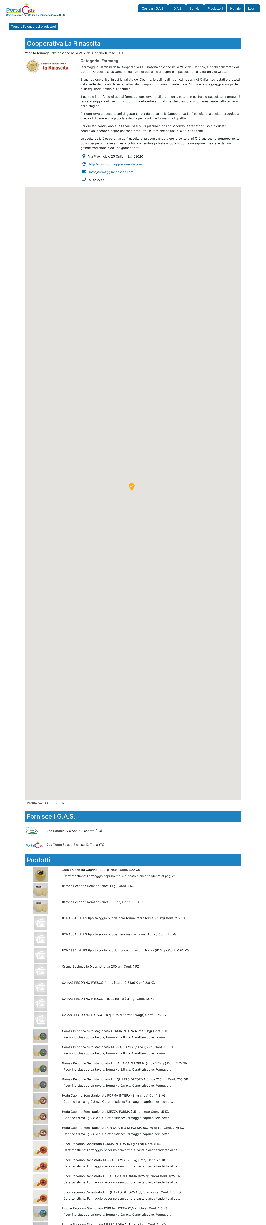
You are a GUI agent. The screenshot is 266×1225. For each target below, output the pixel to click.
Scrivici (195, 8)
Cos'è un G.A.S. (153, 8)
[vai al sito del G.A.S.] (35, 831)
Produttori (215, 8)
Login (252, 8)
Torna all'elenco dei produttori (33, 26)
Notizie (235, 8)
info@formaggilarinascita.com (111, 172)
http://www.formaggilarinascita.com (115, 164)
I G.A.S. (177, 8)
